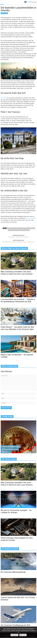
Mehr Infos (23, 635)
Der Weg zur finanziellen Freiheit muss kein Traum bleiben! (19, 242)
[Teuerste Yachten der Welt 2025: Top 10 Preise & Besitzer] (18, 586)
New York (3, 98)
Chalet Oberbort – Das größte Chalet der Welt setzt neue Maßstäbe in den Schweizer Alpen (17, 328)
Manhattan (17, 228)
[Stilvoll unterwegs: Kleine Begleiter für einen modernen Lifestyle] (18, 527)
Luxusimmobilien (31, 218)
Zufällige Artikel (7, 416)
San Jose (26, 230)
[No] (35, 632)
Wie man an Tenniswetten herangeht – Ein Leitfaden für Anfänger (16, 511)
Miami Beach (25, 228)
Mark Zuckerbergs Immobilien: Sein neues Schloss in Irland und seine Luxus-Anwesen (17, 273)
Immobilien (4, 13)
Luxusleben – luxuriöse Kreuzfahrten (18, 237)
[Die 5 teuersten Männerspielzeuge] (18, 561)
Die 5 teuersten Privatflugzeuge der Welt (15, 625)
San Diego (11, 230)
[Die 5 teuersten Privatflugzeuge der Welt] (18, 614)
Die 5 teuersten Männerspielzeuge (13, 572)
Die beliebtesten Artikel (10, 549)
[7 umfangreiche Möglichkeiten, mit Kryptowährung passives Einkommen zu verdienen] (18, 442)
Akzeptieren (14, 635)
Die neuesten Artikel (9, 459)
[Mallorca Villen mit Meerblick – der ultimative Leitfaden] (18, 344)
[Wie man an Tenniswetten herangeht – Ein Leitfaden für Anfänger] (18, 499)
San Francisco (19, 230)
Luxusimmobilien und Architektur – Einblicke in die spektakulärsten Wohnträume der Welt (18, 300)
